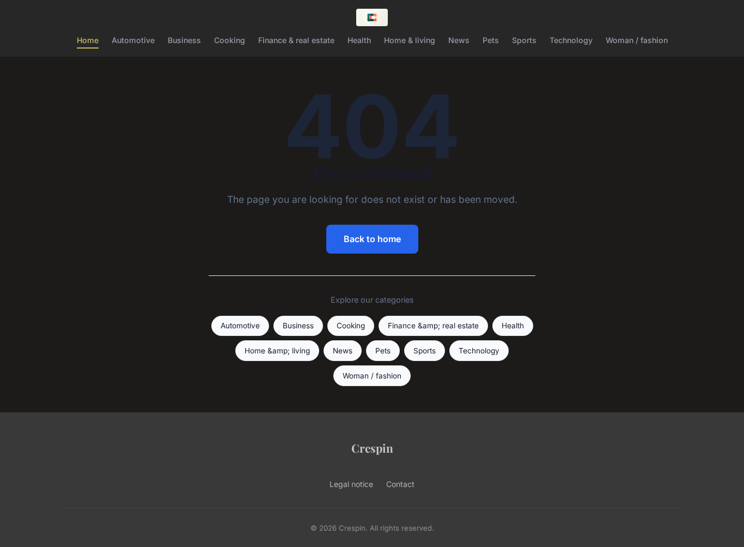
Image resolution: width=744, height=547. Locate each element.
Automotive (133, 40)
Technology (571, 40)
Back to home (372, 238)
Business (184, 40)
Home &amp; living (277, 350)
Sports (524, 40)
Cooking (229, 40)
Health (359, 40)
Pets (491, 40)
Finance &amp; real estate (433, 325)
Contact (400, 484)
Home (88, 40)
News (458, 40)
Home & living (409, 40)
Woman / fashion (637, 40)
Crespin (372, 447)
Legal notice (351, 484)
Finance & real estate (296, 40)
